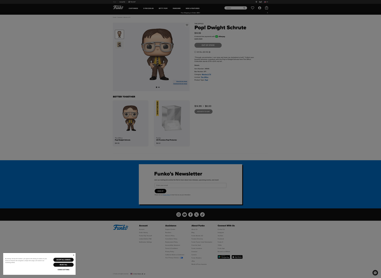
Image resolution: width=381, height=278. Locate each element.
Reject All (63, 265)
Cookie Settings (63, 270)
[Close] (73, 255)
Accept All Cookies (63, 260)
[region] (39, 264)
